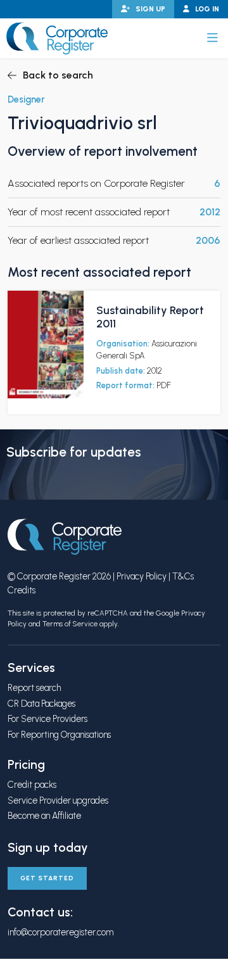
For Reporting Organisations (59, 734)
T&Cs (183, 576)
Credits (21, 590)
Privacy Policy (142, 576)
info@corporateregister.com (60, 932)
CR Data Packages (41, 703)
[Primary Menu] (212, 38)
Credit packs (32, 784)
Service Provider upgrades (58, 800)
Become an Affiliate (44, 815)
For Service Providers (47, 718)
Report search (34, 687)
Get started (47, 878)
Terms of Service (70, 623)
